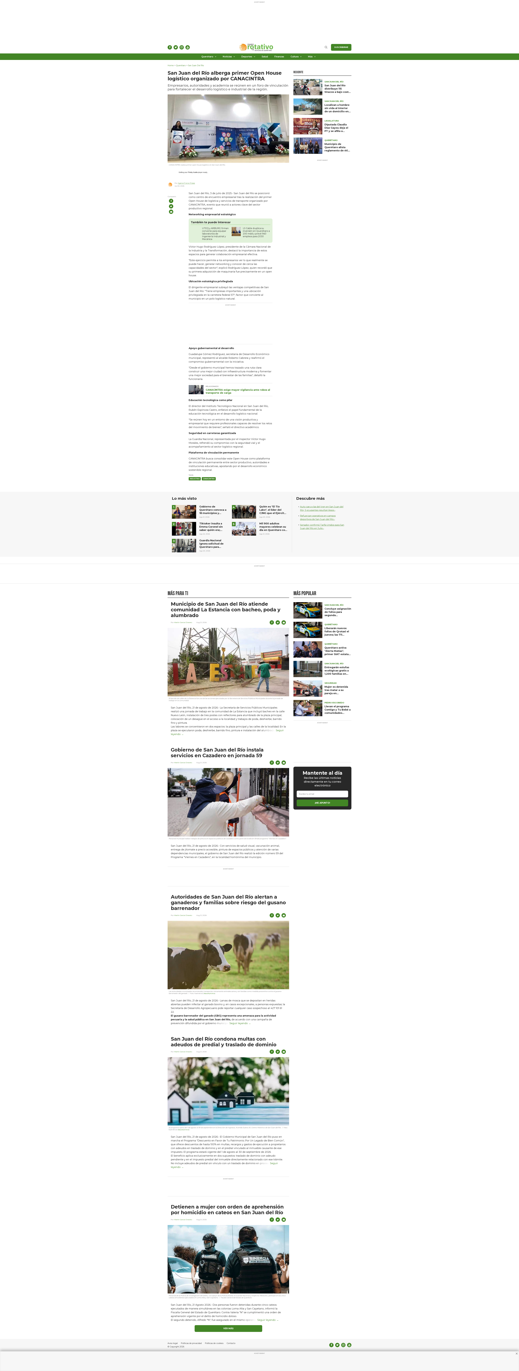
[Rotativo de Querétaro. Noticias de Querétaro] (256, 47)
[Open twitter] (176, 47)
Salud (265, 56)
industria (195, 479)
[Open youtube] (187, 47)
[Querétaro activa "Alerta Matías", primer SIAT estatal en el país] (307, 649)
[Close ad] (517, 1353)
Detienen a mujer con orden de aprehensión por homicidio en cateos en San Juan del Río (227, 1209)
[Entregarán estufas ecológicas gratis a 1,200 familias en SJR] (307, 669)
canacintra (209, 479)
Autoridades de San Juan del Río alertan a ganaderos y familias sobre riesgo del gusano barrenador (228, 902)
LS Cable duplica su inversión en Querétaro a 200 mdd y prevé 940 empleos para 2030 (256, 232)
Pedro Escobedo (334, 703)
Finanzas (279, 56)
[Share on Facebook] (171, 201)
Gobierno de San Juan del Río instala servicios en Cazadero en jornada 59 (217, 752)
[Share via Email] (171, 212)
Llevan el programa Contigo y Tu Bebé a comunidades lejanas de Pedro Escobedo (338, 713)
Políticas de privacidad (191, 1343)
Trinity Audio (193, 172)
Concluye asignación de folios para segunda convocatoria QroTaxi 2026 (338, 615)
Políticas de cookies (214, 1343)
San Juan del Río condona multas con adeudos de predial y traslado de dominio (223, 1042)
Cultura (295, 56)
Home (171, 65)
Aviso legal (173, 1343)
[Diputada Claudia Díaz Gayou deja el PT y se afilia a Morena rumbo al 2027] (307, 126)
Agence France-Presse (186, 183)
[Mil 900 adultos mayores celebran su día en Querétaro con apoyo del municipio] (244, 528)
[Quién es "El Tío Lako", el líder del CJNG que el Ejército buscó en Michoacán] (244, 511)
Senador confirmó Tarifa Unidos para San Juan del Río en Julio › (322, 527)
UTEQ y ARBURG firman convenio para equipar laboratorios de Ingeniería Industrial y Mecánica (215, 233)
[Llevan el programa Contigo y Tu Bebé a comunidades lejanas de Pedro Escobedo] (307, 708)
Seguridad (331, 683)
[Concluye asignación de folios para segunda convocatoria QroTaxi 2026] (307, 610)
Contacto (231, 1343)
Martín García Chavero (183, 622)
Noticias (227, 56)
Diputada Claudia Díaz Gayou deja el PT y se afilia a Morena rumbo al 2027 (336, 131)
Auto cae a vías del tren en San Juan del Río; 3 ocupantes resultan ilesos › (321, 508)
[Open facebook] (170, 47)
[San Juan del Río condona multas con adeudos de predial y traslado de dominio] (228, 1091)
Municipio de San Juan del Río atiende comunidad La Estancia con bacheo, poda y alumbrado (225, 609)
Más (310, 56)
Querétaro (207, 56)
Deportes (246, 56)
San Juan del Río (196, 65)
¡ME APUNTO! (322, 803)
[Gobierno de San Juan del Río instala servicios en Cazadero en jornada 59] (228, 802)
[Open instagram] (181, 47)
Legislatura (332, 121)
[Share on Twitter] (171, 206)
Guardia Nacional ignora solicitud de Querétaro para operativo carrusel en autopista (213, 547)
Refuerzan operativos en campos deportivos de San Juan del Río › (318, 517)
